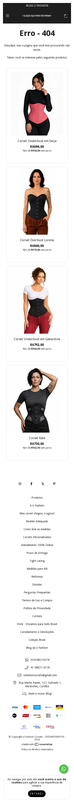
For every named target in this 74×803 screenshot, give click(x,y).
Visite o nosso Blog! (40, 693)
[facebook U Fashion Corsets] (31, 483)
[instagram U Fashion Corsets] (20, 483)
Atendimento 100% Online (37, 545)
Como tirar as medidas (37, 529)
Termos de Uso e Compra (37, 600)
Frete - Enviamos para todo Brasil (37, 624)
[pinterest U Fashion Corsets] (54, 483)
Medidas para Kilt (37, 568)
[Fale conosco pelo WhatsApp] (63, 768)
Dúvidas (37, 584)
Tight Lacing (37, 560)
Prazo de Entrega (37, 552)
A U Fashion (37, 505)
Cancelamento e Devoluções (37, 632)
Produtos (37, 497)
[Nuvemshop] (37, 745)
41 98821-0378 (40, 667)
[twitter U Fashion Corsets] (42, 483)
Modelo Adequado (37, 521)
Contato (37, 616)
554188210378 (40, 660)
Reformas (37, 576)
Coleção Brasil (37, 639)
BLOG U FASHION (37, 5)
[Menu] (8, 16)
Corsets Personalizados (37, 537)
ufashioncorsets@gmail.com (40, 675)
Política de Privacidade (37, 608)
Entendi (37, 793)
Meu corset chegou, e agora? (37, 513)
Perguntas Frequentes (37, 592)
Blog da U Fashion (37, 647)
